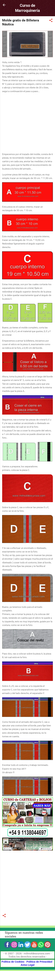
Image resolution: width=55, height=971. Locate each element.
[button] (51, 20)
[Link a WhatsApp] (27, 835)
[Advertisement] (27, 122)
